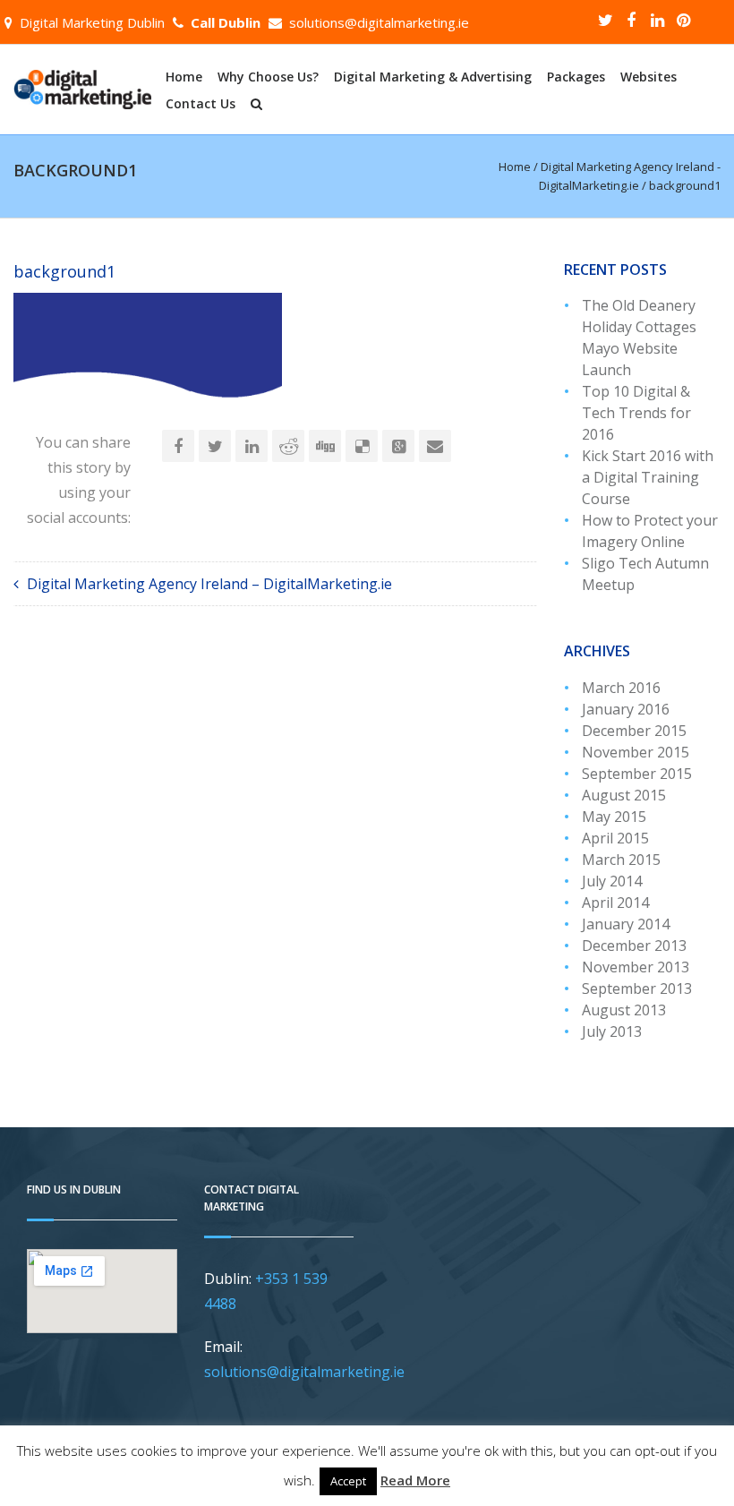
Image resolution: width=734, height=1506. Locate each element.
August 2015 (624, 795)
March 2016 (621, 687)
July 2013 (612, 1031)
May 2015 (614, 816)
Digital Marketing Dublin (92, 22)
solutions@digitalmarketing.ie (379, 22)
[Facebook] (631, 19)
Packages (576, 77)
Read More (415, 1480)
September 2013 (637, 988)
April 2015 (615, 838)
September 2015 (637, 773)
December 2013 (634, 945)
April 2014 (615, 902)
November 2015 (635, 752)
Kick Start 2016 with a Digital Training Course (647, 477)
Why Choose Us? (268, 77)
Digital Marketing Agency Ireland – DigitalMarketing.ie (209, 584)
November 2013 (635, 967)
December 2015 (634, 730)
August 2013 (624, 1010)
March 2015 (621, 859)
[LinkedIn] (657, 19)
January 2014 (626, 924)
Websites (648, 77)
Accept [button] (348, 1481)
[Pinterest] (683, 19)
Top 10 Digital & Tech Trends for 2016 (636, 412)
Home (184, 77)
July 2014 (612, 881)
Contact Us (200, 104)
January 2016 (626, 709)
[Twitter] (605, 19)
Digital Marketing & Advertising (433, 77)
